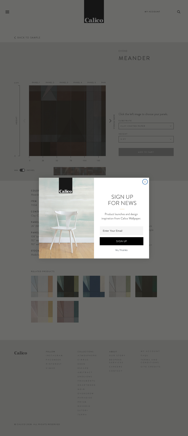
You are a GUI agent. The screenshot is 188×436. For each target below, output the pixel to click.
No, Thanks (121, 250)
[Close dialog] (145, 181)
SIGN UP (121, 241)
